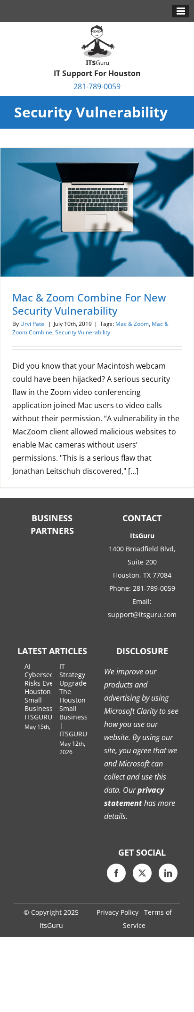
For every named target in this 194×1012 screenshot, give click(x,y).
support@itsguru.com (142, 614)
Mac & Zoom (132, 324)
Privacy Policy (117, 912)
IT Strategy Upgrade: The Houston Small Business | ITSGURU (74, 700)
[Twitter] (142, 873)
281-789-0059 (97, 86)
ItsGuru (51, 925)
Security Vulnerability (82, 332)
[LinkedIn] (168, 873)
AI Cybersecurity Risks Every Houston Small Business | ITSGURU (46, 691)
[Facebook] (116, 873)
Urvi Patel (33, 324)
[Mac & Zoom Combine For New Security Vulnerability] (97, 212)
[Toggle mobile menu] (180, 11)
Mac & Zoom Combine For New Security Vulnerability (89, 303)
